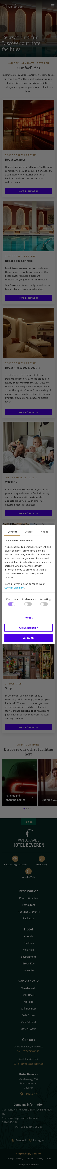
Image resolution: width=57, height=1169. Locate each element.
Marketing (45, 599)
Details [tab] (28, 531)
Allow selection (28, 627)
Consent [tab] (12, 531)
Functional (12, 599)
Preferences (28, 599)
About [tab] (44, 531)
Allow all (28, 638)
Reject (29, 617)
